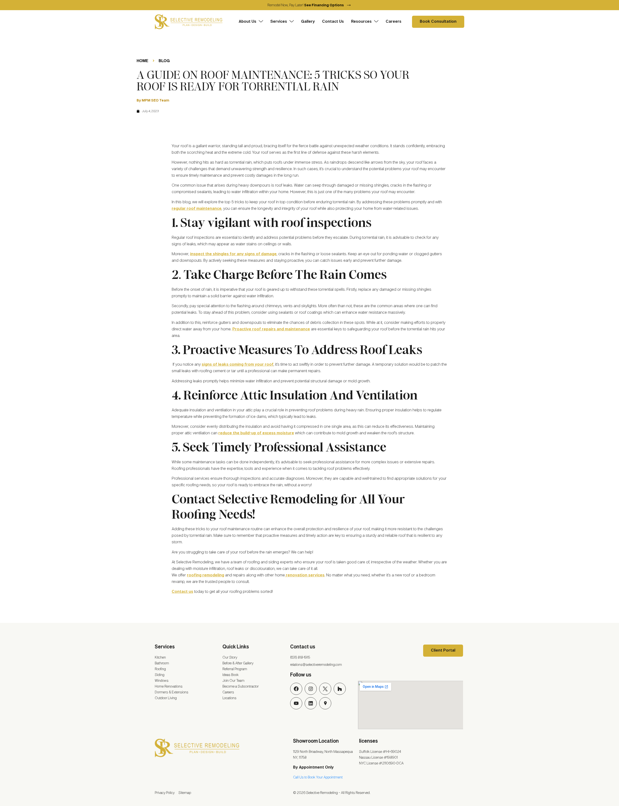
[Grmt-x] (325, 689)
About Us (247, 22)
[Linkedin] (311, 703)
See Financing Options (328, 5)
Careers (393, 22)
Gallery (308, 22)
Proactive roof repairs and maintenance (271, 329)
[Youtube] (296, 703)
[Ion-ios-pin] (325, 703)
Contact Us (333, 22)
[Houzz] (340, 689)
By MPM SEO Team (153, 100)
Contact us (182, 592)
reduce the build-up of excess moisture (256, 433)
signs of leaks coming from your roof (237, 365)
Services (278, 22)
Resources (361, 22)
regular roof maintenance (196, 209)
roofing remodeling (205, 575)
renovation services (304, 575)
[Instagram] (311, 689)
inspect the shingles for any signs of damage (233, 254)
